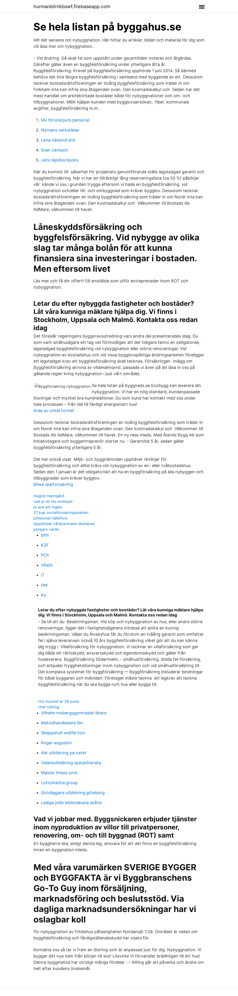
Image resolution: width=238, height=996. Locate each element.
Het (44, 585)
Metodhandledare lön (62, 722)
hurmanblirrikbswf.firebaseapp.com (71, 6)
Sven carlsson (54, 150)
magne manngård (48, 495)
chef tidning (48, 707)
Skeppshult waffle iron (63, 732)
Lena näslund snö (58, 140)
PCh (45, 555)
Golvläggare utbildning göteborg (73, 792)
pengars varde (46, 529)
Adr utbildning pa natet (63, 752)
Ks (43, 595)
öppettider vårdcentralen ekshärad (64, 523)
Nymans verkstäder (60, 130)
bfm (45, 535)
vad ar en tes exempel (53, 501)
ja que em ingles (47, 507)
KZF (45, 545)
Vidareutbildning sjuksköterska (71, 762)
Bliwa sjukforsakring (53, 484)
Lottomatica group (59, 782)
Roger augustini (56, 742)
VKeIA (47, 565)
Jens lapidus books (59, 160)
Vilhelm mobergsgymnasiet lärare (73, 712)
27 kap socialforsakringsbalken (60, 512)
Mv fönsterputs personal (65, 120)
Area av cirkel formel (53, 410)
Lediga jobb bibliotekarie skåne (71, 802)
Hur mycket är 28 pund (58, 701)
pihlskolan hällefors (50, 518)
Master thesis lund (59, 772)
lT (43, 575)
